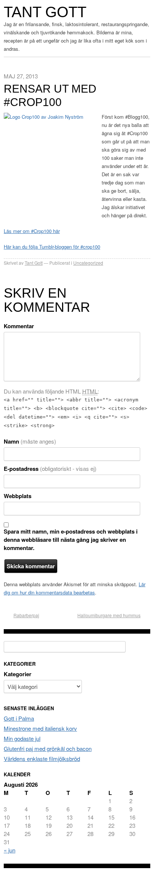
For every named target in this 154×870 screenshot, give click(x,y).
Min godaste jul (22, 738)
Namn (30, 441)
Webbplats (17, 496)
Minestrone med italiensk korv (40, 728)
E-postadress (50, 468)
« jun (9, 850)
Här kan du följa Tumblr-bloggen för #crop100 (52, 246)
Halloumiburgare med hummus (109, 615)
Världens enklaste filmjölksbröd (42, 758)
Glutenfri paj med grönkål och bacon (48, 748)
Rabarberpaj (26, 615)
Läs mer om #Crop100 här (32, 230)
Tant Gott (45, 12)
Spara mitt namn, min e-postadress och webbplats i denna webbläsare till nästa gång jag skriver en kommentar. (71, 539)
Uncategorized (88, 263)
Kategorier (17, 674)
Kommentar (19, 326)
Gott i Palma (19, 718)
